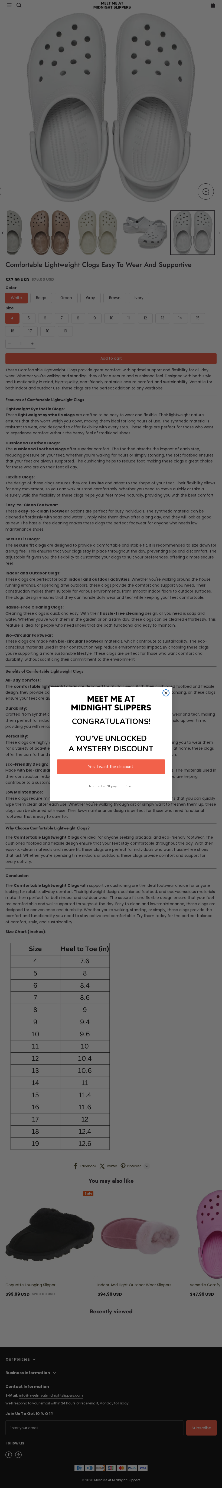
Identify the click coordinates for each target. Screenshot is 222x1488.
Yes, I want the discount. (111, 767)
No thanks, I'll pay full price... (111, 786)
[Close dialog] (166, 693)
